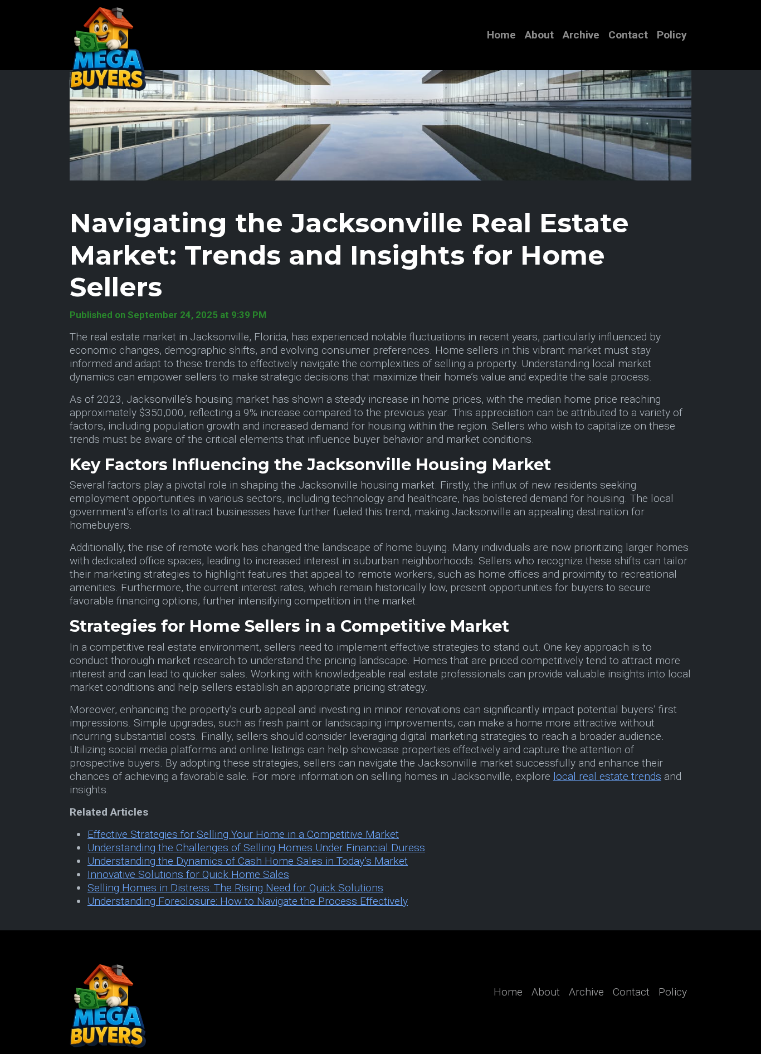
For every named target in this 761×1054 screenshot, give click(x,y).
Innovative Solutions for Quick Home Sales (188, 874)
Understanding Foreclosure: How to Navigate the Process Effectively (247, 901)
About (539, 34)
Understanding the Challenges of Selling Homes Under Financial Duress (256, 847)
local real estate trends (607, 776)
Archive (581, 34)
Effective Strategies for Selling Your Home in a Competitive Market (243, 834)
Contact (628, 34)
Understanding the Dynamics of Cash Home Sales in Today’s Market (247, 861)
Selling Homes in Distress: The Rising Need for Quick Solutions (235, 887)
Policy (672, 34)
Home (501, 34)
